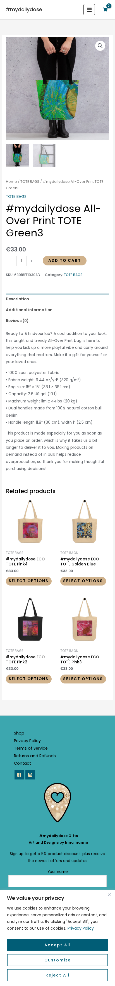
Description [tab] (17, 299)
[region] (57, 938)
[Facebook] (19, 774)
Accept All (57, 945)
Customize (57, 960)
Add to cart (64, 260)
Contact (22, 763)
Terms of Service (31, 748)
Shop (19, 733)
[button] (100, 46)
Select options (29, 581)
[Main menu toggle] (89, 9)
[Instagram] (30, 774)
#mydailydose (24, 9)
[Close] (109, 894)
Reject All (57, 975)
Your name (57, 871)
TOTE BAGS (29, 181)
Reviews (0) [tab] (17, 320)
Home (11, 181)
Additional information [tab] (29, 310)
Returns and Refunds (35, 756)
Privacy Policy (81, 928)
